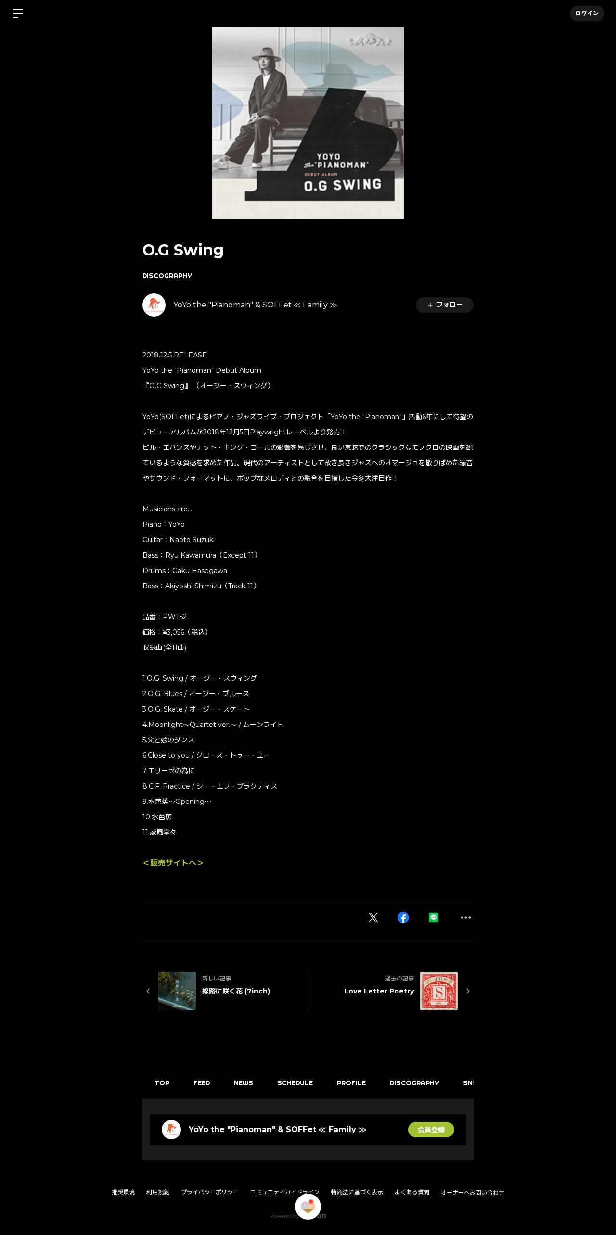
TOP (161, 1083)
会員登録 (431, 1129)
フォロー (449, 304)
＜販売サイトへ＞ (173, 862)
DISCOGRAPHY (167, 275)
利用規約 (157, 1192)
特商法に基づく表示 (357, 1192)
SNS (470, 1083)
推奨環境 (123, 1192)
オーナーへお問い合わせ (472, 1193)
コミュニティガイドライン (285, 1192)
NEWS (243, 1083)
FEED (201, 1083)
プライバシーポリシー (210, 1192)
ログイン (587, 13)
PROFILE (351, 1083)
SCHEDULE (295, 1083)
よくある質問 (412, 1192)
